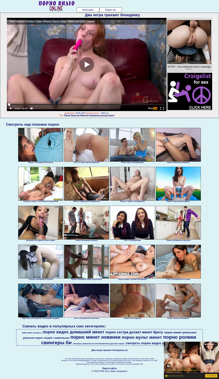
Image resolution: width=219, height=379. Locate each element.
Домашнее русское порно (102, 115)
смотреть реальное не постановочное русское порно (98, 343)
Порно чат (110, 10)
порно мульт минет (142, 337)
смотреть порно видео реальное (151, 343)
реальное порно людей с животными (46, 337)
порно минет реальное (180, 332)
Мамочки (84, 115)
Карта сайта (109, 368)
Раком (67, 115)
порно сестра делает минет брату (134, 332)
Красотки (75, 115)
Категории (88, 10)
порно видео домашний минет (73, 332)
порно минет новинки (95, 337)
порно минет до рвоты (32, 333)
